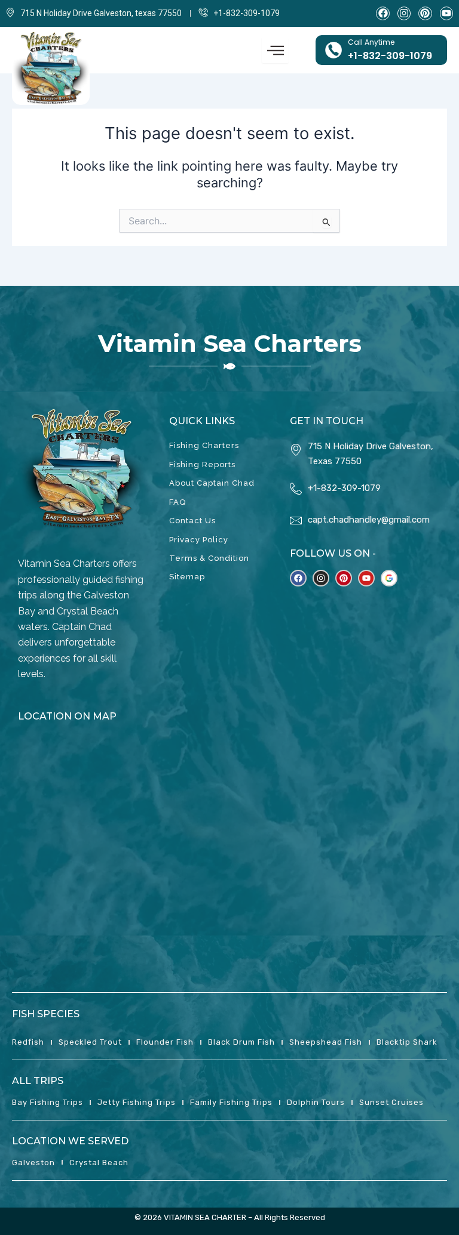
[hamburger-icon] (275, 50)
